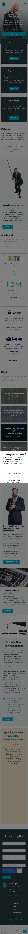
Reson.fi (20, 463)
